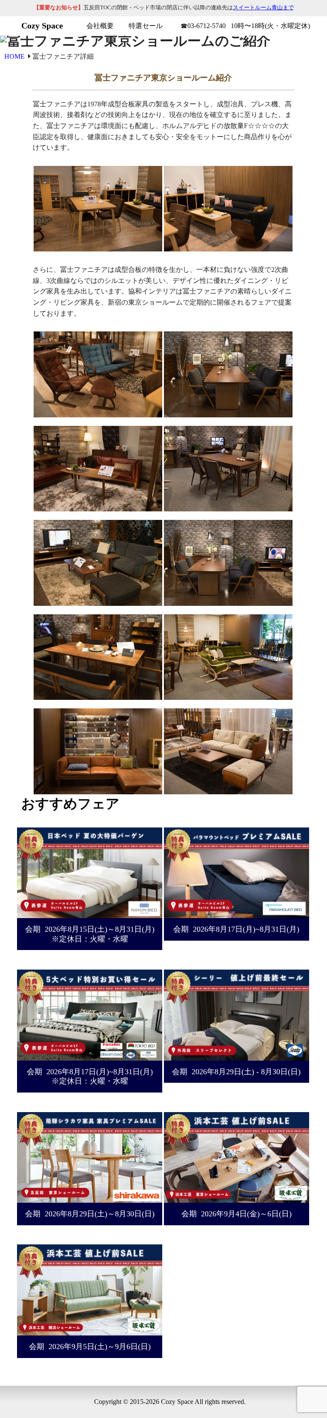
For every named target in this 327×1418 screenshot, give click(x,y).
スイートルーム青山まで (263, 8)
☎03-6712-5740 (203, 25)
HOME (15, 56)
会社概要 (100, 25)
